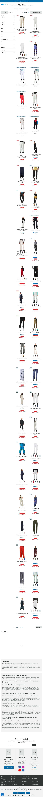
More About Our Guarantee (9, 768)
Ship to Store (24, 782)
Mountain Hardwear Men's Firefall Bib (22, 305)
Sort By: (35, 12)
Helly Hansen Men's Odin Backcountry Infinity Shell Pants (35, 182)
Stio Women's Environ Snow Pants (35, 383)
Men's (16, 9)
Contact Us (13, 779)
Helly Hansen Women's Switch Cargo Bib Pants (35, 58)
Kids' (27, 9)
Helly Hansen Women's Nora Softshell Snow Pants (22, 157)
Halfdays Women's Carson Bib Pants (22, 407)
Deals (2, 778)
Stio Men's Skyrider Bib (35, 509)
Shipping (23, 784)
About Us (33, 782)
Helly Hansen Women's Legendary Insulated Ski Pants (22, 58)
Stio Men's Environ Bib (35, 255)
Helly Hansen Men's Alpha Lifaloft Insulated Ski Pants (35, 485)
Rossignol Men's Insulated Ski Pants (35, 231)
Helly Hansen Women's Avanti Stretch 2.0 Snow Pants (22, 30)
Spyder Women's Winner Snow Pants (35, 108)
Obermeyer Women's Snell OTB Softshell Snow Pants (22, 230)
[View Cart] (41, 4)
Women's (21, 9)
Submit (34, 745)
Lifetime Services (14, 784)
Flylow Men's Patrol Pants (35, 536)
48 (26, 12)
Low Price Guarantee (15, 782)
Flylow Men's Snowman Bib (22, 511)
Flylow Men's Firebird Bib (22, 434)
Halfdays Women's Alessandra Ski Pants (22, 485)
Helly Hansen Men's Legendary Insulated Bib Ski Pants (22, 535)
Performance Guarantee (26, 778)
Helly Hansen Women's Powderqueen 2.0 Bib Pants (35, 332)
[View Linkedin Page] (23, 770)
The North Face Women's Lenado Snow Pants (22, 332)
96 (28, 12)
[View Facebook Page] (19, 767)
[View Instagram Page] (23, 767)
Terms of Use (34, 778)
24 (24, 12)
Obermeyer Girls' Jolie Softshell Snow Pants (22, 133)
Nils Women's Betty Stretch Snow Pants (22, 588)
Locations (13, 778)
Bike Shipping (24, 781)
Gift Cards (3, 785)
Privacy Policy (34, 779)
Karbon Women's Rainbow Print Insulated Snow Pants (22, 383)
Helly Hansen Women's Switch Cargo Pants (35, 307)
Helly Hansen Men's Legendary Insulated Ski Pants (35, 459)
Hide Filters (5, 12)
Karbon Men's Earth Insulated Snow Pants (22, 562)
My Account (13, 781)
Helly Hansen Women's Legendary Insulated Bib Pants (22, 281)
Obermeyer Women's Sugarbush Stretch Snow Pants (35, 32)
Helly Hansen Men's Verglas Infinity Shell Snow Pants (22, 205)
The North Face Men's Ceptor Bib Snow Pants (35, 155)
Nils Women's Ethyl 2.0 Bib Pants (35, 434)
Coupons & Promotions (5, 784)
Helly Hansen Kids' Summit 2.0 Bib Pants (22, 614)
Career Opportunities (35, 784)
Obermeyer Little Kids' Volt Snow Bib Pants (35, 131)
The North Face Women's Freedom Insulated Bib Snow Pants (35, 358)
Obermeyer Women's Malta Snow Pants (22, 106)
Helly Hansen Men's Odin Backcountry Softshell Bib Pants (35, 207)
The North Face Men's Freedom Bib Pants (35, 562)
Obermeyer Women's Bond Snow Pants (35, 85)
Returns (23, 779)
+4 (39, 455)
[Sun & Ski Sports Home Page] (4, 4)
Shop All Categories (4, 779)
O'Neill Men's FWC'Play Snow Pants (35, 409)
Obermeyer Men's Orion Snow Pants (22, 358)
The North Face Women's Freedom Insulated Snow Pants (22, 255)
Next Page (38, 627)
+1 (26, 55)
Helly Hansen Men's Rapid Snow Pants (22, 182)
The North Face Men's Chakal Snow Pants (35, 281)
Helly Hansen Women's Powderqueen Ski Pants (35, 588)
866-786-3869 (34, 769)
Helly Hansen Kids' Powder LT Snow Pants (22, 457)
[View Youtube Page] (19, 770)
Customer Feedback (35, 781)
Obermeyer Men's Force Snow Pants (35, 614)
